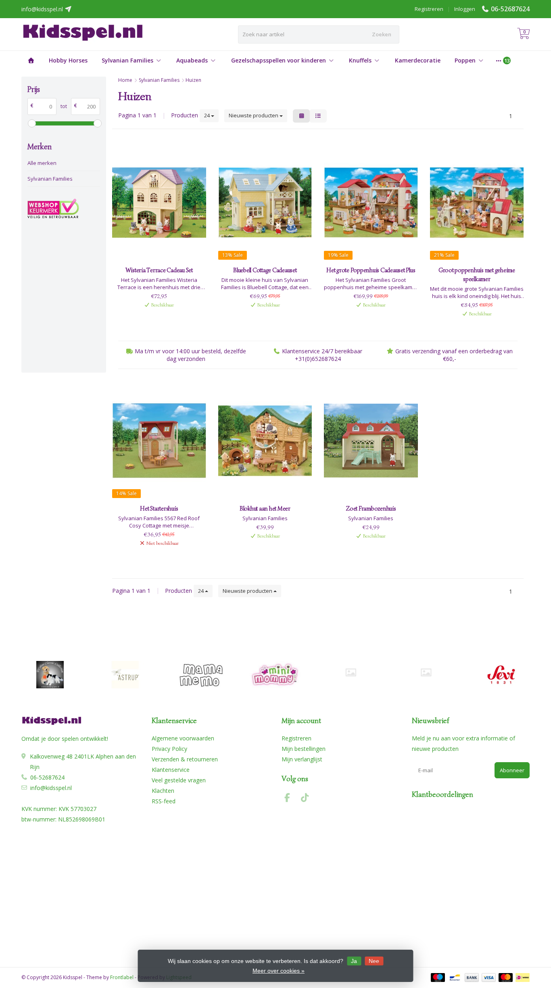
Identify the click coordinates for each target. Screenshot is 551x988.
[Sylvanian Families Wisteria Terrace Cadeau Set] (159, 202)
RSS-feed (163, 801)
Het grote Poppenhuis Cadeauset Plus (370, 270)
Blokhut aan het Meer (265, 508)
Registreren (429, 9)
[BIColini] (49, 674)
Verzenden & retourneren (185, 759)
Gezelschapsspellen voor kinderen (278, 60)
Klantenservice (171, 769)
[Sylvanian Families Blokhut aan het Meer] (265, 440)
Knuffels (360, 60)
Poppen (465, 60)
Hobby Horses (68, 60)
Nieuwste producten (254, 115)
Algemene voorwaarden (183, 738)
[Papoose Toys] (425, 672)
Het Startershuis (159, 508)
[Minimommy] (275, 674)
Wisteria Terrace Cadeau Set (159, 270)
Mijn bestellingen (304, 748)
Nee (374, 961)
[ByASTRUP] (125, 674)
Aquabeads (192, 60)
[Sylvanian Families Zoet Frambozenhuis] (371, 440)
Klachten (163, 790)
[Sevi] (501, 674)
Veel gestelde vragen (179, 780)
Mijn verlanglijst (302, 759)
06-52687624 (510, 8)
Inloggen (464, 9)
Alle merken (41, 163)
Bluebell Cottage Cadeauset (265, 270)
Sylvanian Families (127, 60)
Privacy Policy (169, 748)
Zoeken (381, 34)
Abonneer (512, 770)
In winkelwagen (155, 318)
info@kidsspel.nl (51, 788)
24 (207, 115)
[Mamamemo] (200, 674)
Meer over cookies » (279, 970)
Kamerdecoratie (417, 60)
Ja (354, 961)
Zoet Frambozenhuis (371, 508)
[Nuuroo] (350, 672)
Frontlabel (122, 977)
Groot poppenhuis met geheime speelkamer (476, 275)
